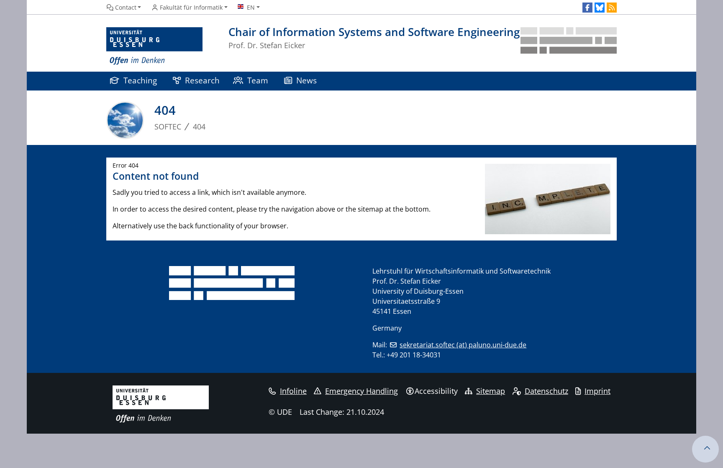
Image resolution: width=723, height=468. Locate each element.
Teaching (140, 80)
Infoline (293, 391)
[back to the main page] (568, 46)
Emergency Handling (361, 391)
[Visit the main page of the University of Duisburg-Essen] (154, 46)
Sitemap (490, 391)
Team (257, 80)
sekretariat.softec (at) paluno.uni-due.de (463, 344)
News (306, 80)
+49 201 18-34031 (414, 354)
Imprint (597, 391)
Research (202, 80)
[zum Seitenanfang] (705, 449)
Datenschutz (546, 391)
